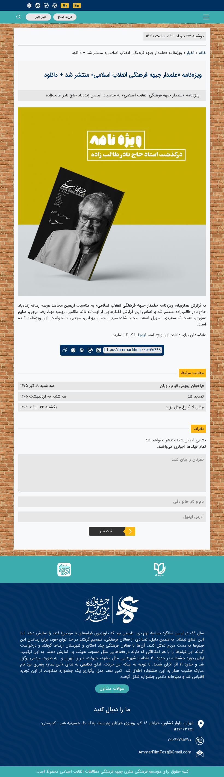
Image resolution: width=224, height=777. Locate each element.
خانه (202, 53)
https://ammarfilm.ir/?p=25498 (132, 350)
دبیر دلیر (41, 16)
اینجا (142, 335)
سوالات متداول (112, 688)
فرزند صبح (65, 16)
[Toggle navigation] (206, 17)
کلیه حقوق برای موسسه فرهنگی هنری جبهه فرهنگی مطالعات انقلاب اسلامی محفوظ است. (112, 771)
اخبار (190, 53)
